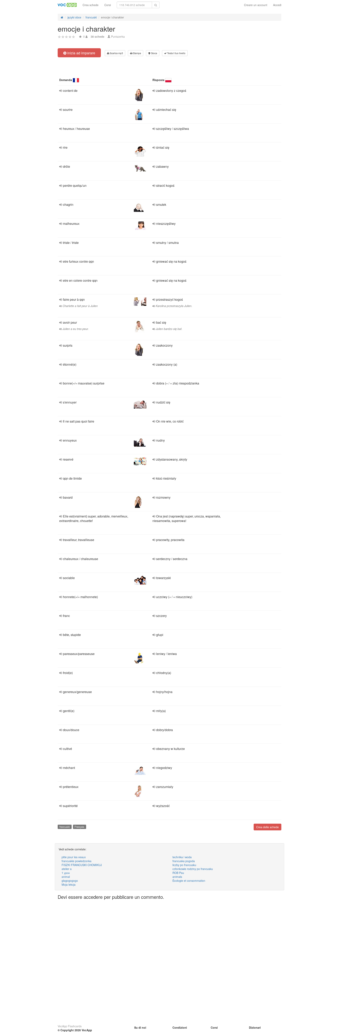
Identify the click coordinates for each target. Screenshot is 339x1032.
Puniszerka (118, 36)
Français (79, 827)
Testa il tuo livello (176, 53)
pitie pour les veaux (74, 857)
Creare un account (255, 5)
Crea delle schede (267, 827)
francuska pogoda (183, 861)
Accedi (277, 5)
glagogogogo (70, 881)
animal (66, 877)
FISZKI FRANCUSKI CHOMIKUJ (82, 865)
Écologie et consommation (188, 881)
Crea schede (90, 5)
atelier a (67, 869)
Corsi (107, 5)
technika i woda (182, 857)
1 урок (66, 873)
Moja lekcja (69, 884)
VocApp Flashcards (70, 1026)
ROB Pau (178, 873)
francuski (64, 827)
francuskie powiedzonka (76, 861)
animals (177, 877)
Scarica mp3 (116, 53)
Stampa (136, 53)
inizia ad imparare (80, 52)
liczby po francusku (184, 865)
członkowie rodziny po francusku (192, 869)
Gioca (153, 53)
